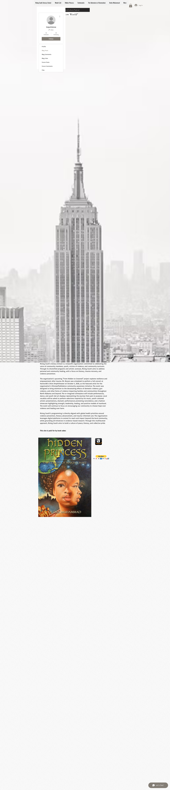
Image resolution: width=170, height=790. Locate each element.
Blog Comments (46, 54)
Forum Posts (45, 62)
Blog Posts (45, 50)
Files (43, 70)
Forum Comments (47, 66)
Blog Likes (45, 58)
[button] (130, 5)
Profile (44, 46)
